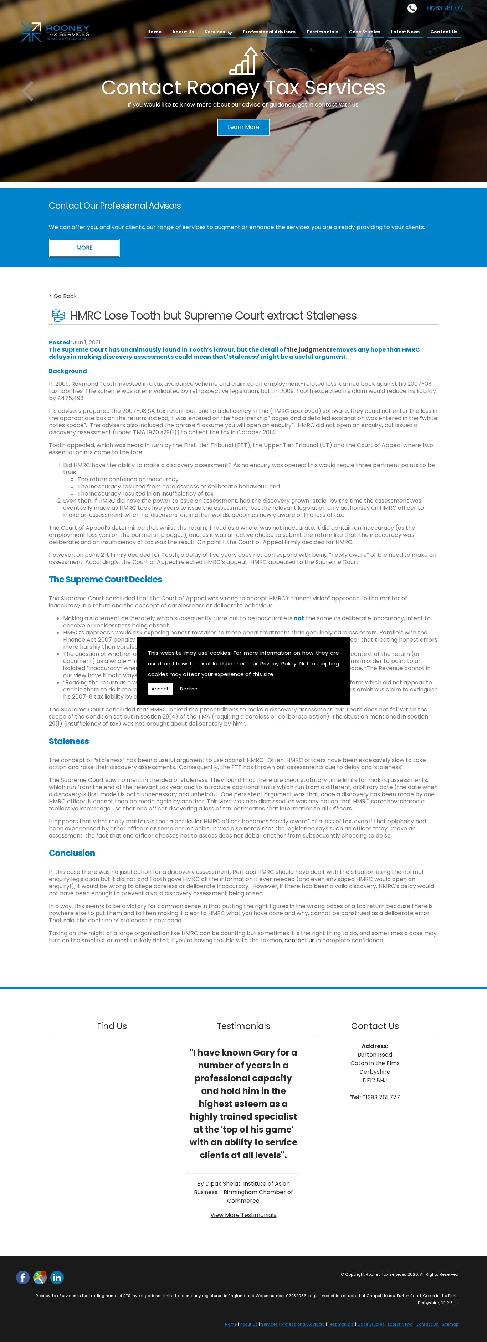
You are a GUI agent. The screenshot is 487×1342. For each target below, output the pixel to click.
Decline (189, 688)
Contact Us (443, 32)
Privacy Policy (278, 663)
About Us (183, 32)
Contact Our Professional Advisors (115, 206)
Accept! (161, 688)
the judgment (308, 350)
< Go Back (63, 296)
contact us (299, 940)
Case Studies (364, 32)
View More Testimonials (243, 1215)
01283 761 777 (445, 8)
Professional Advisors (269, 32)
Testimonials (322, 32)
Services (215, 32)
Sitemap (450, 1324)
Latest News (405, 32)
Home (154, 32)
